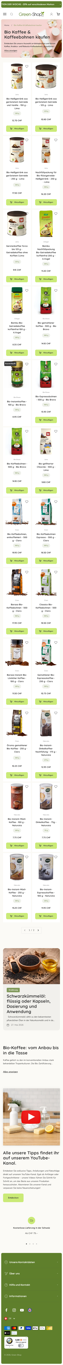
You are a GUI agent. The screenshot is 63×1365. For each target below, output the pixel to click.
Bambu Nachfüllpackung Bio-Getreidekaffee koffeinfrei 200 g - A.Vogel (46, 252)
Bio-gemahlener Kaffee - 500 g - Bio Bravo (46, 326)
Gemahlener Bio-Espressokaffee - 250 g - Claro (46, 678)
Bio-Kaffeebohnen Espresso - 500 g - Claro (46, 537)
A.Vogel (46, 242)
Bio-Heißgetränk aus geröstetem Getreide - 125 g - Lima (46, 102)
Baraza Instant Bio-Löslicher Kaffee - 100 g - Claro (17, 678)
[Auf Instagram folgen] (14, 1310)
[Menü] (26, 1338)
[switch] (21, 1345)
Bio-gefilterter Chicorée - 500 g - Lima (46, 466)
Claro (17, 530)
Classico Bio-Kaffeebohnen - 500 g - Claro (46, 607)
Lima (17, 95)
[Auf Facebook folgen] (6, 1310)
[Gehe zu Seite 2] (38, 930)
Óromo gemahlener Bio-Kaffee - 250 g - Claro (17, 748)
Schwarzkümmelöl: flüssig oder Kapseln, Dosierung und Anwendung (29, 1003)
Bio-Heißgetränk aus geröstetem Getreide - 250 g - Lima (17, 175)
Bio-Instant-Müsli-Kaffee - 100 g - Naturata (17, 822)
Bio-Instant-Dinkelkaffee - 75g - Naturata (46, 822)
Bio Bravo (46, 319)
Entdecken (13, 1197)
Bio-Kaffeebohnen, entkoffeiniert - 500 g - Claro (17, 537)
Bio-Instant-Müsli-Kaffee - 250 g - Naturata (17, 892)
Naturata (46, 741)
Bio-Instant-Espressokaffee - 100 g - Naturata (46, 892)
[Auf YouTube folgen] (22, 1310)
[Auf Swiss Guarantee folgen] (30, 1310)
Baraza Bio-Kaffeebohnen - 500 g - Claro (17, 607)
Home (6, 25)
